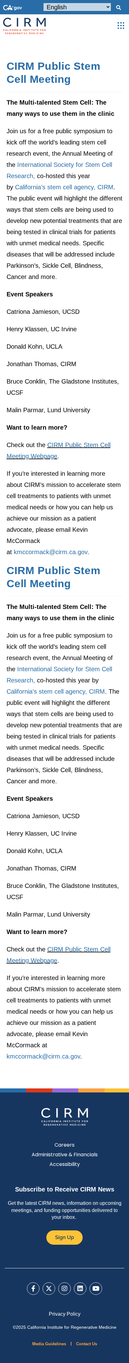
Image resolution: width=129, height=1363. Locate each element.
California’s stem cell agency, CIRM (64, 187)
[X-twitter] (49, 1288)
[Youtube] (96, 1288)
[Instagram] (64, 1288)
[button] (118, 7)
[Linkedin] (80, 1288)
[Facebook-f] (33, 1288)
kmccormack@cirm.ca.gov (50, 552)
